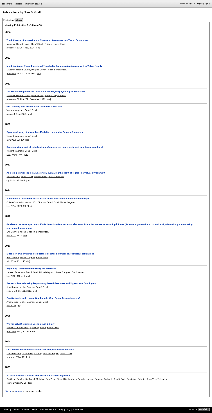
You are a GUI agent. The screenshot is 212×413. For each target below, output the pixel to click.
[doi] (38, 47)
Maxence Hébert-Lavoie (18, 44)
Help (34, 409)
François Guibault (103, 379)
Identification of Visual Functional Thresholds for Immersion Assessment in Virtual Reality (54, 66)
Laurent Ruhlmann (16, 272)
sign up (18, 391)
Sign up (207, 3)
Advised (19, 20)
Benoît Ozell (37, 44)
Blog (61, 409)
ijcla (8, 291)
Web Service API (48, 409)
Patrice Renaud (56, 176)
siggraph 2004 (14, 357)
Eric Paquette (40, 176)
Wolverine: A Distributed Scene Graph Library (30, 324)
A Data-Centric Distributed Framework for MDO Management (38, 375)
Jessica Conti (13, 176)
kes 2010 (11, 276)
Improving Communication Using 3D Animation (31, 268)
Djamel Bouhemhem (67, 379)
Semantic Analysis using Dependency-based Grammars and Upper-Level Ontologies (51, 283)
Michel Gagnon (67, 202)
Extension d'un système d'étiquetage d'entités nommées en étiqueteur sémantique (50, 253)
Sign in (200, 3)
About (6, 409)
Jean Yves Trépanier (157, 379)
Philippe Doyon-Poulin (55, 44)
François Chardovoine (17, 327)
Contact (16, 409)
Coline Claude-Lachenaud (19, 202)
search (38, 3)
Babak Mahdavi (36, 379)
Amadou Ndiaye (86, 379)
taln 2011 (11, 235)
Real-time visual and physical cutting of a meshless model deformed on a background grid (55, 147)
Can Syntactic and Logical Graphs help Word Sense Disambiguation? (43, 298)
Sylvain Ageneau (37, 327)
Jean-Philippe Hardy (32, 353)
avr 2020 (11, 140)
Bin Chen (11, 379)
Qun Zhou (51, 379)
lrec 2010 (11, 305)
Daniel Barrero (14, 353)
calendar (29, 3)
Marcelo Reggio (51, 353)
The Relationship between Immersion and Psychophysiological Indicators (46, 91)
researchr (7, 3)
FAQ (68, 409)
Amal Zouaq (12, 287)
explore (18, 3)
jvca (8, 154)
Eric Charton (39, 202)
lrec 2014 (11, 206)
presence (11, 47)
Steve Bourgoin (62, 272)
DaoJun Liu (22, 379)
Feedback (78, 409)
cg (8, 180)
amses (10, 114)
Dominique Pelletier (136, 379)
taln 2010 (11, 261)
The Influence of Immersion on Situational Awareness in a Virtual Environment (48, 40)
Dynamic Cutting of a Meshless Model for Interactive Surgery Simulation (45, 132)
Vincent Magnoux (15, 110)
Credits (25, 409)
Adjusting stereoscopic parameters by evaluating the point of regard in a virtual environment (56, 173)
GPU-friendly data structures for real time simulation (34, 106)
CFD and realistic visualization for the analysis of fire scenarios (40, 349)
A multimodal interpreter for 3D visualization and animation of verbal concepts (48, 198)
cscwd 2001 (12, 383)
